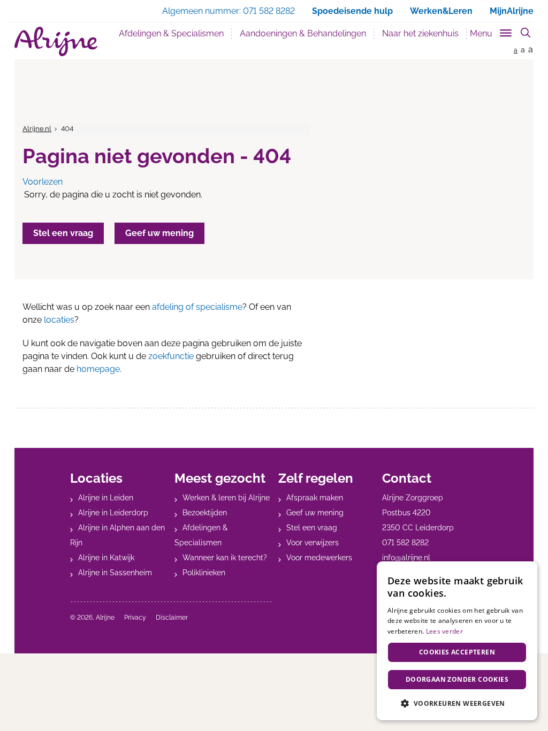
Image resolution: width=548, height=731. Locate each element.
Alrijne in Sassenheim (115, 572)
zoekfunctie (171, 356)
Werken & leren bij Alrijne (226, 497)
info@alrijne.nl (406, 557)
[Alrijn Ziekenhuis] (55, 41)
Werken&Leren (441, 11)
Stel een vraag (311, 527)
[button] (457, 703)
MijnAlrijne (512, 11)
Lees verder (444, 631)
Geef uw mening (315, 512)
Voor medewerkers (319, 557)
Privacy (135, 617)
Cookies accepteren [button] (457, 652)
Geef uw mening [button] (159, 233)
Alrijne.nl (36, 129)
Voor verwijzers (312, 542)
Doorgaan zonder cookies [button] (457, 679)
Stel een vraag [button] (63, 233)
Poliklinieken (203, 572)
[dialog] (457, 640)
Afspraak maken (314, 497)
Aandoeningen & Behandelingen (303, 33)
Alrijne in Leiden (105, 497)
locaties (59, 320)
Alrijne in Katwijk (106, 557)
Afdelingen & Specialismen (171, 33)
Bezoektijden (204, 512)
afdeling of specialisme (197, 307)
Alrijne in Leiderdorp (113, 512)
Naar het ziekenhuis (420, 33)
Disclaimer (172, 617)
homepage (98, 369)
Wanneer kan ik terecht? (224, 557)
